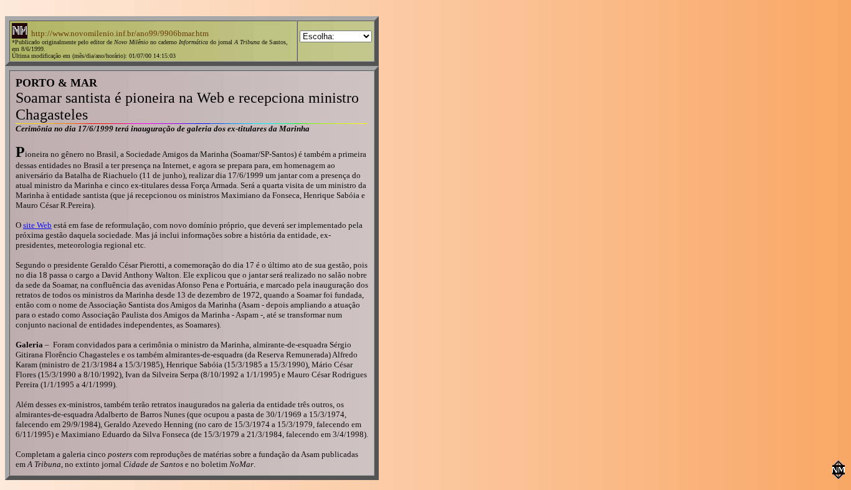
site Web (37, 225)
